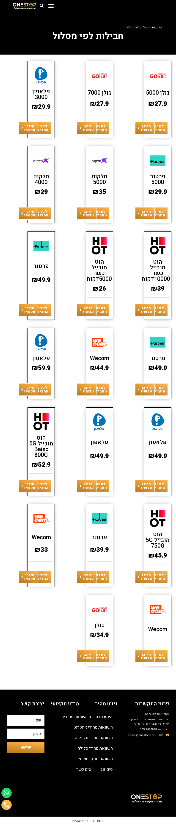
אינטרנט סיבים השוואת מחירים (87, 717)
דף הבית (157, 27)
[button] (51, 5)
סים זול (106, 769)
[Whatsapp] (6, 793)
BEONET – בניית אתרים (88, 821)
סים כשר (83, 769)
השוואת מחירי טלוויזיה (94, 738)
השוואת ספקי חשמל (95, 759)
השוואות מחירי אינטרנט (93, 727)
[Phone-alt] (6, 805)
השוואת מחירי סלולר (95, 748)
